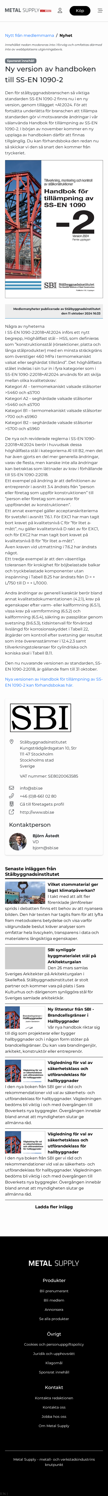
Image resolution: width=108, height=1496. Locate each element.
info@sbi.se (31, 788)
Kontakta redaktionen (54, 1398)
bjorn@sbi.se (46, 847)
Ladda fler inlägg (54, 1206)
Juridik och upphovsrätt (54, 1353)
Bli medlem (54, 1300)
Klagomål (54, 1363)
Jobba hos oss (54, 1416)
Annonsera (54, 1309)
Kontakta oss (54, 1407)
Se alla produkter (54, 1319)
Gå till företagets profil (42, 804)
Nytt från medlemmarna (29, 35)
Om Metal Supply (54, 1426)
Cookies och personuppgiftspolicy (54, 1344)
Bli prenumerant (54, 1291)
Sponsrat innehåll (54, 1372)
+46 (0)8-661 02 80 (38, 796)
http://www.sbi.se (37, 812)
